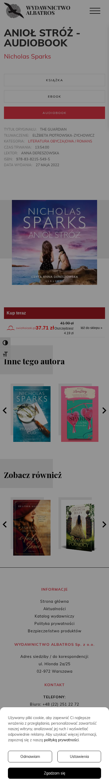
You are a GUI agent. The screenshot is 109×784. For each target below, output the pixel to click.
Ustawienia (79, 756)
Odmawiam (30, 756)
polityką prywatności (61, 740)
